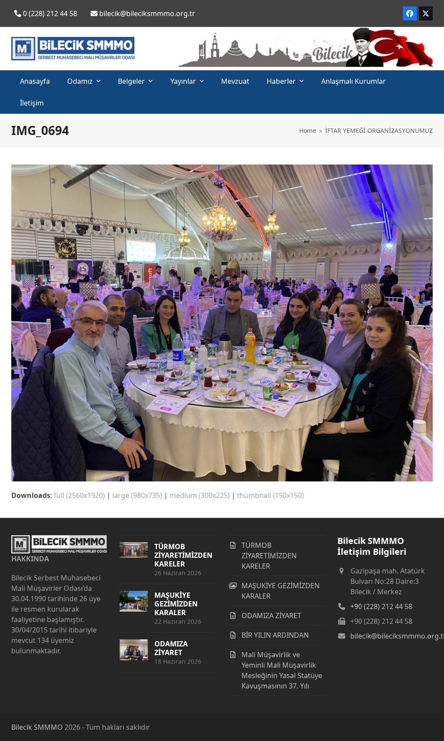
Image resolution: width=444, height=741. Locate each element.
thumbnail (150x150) (270, 495)
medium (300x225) (200, 495)
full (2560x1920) (79, 495)
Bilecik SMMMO (37, 727)
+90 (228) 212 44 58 (381, 606)
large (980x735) (137, 495)
